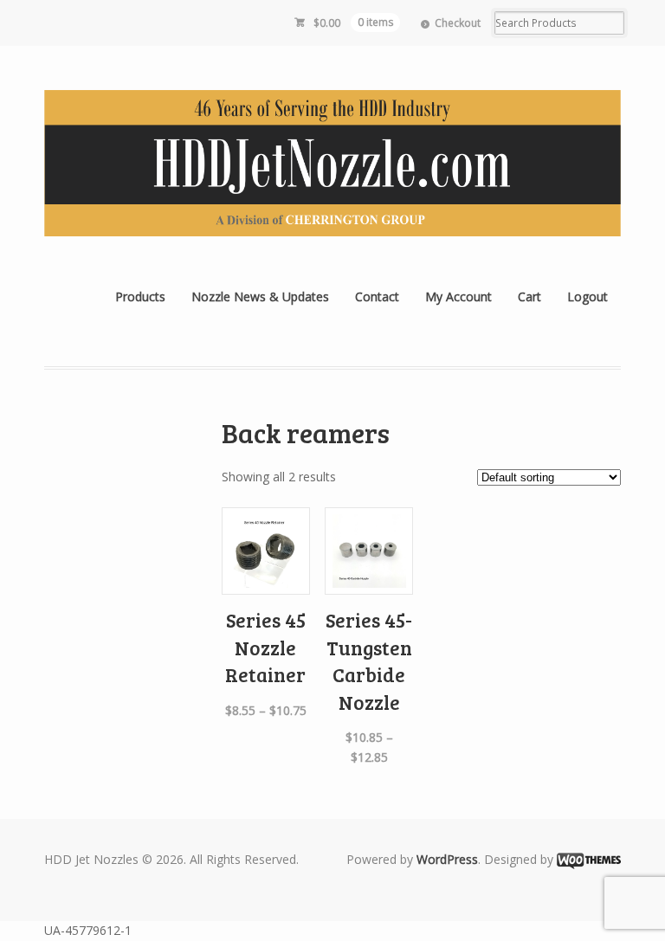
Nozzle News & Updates (260, 296)
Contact (377, 296)
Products (140, 296)
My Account (458, 296)
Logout (587, 296)
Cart (529, 296)
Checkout (458, 23)
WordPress (447, 859)
